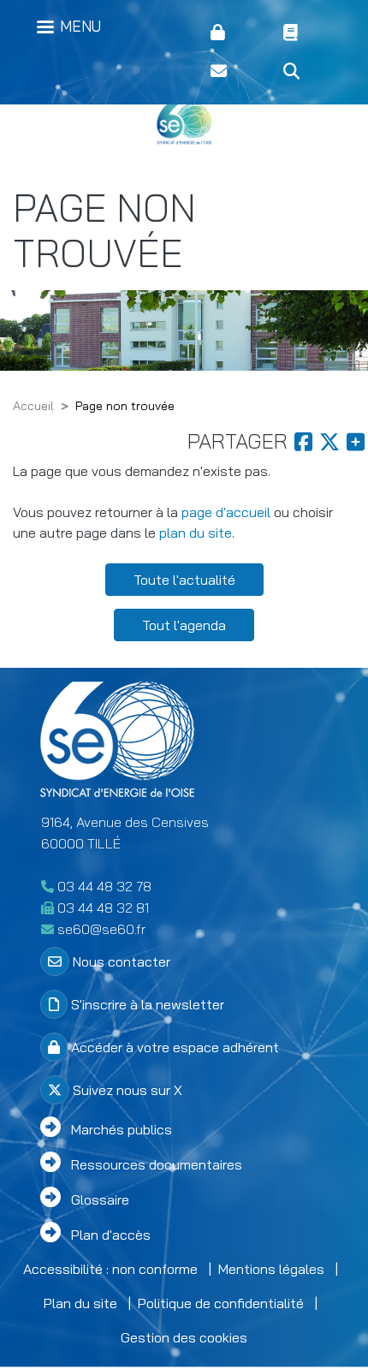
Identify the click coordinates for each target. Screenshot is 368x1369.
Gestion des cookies (184, 1337)
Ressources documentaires (156, 1164)
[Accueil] (184, 124)
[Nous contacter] (233, 71)
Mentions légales (271, 1268)
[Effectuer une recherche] (306, 71)
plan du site (195, 532)
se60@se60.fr (101, 928)
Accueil (33, 406)
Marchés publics (121, 1129)
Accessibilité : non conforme (110, 1268)
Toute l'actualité (184, 579)
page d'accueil (225, 512)
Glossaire (100, 1199)
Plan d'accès (111, 1234)
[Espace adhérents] (233, 33)
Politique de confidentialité (221, 1303)
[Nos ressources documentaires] (306, 33)
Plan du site (80, 1303)
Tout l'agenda (184, 625)
